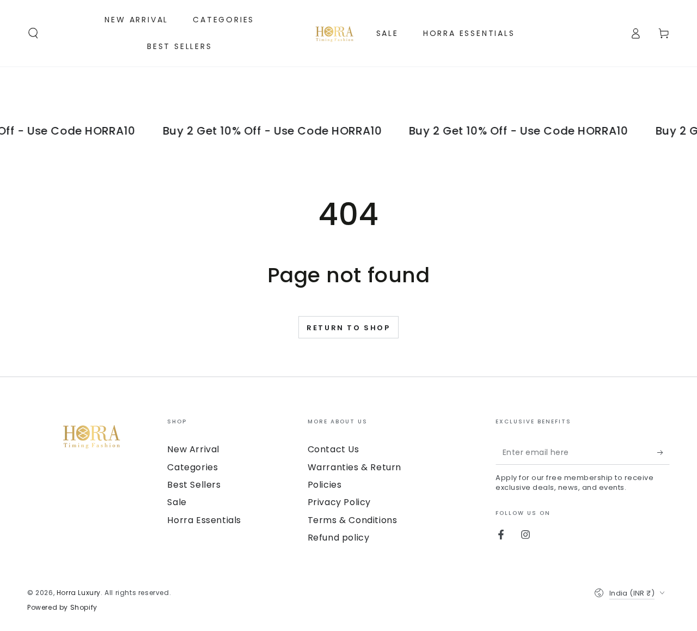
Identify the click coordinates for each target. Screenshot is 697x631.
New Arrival (193, 449)
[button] (33, 33)
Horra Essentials (204, 520)
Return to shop (348, 328)
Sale (176, 502)
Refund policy (339, 537)
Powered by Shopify (62, 607)
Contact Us (333, 449)
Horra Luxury (79, 592)
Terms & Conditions (353, 520)
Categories (192, 467)
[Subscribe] (663, 452)
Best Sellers (194, 484)
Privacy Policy (339, 502)
